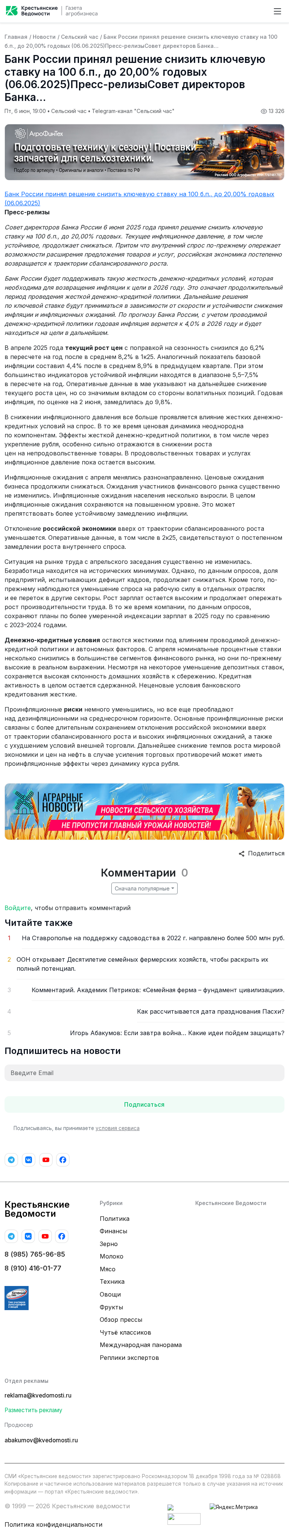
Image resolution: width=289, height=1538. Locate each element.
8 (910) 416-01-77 (33, 1268)
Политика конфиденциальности (53, 1524)
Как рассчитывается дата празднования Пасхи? (210, 1011)
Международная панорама (141, 1345)
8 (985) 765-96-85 (35, 1254)
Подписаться (144, 1104)
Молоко (111, 1256)
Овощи (110, 1294)
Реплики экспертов (129, 1357)
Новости (44, 37)
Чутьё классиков (125, 1332)
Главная (16, 37)
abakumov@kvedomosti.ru (41, 1440)
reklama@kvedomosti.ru (38, 1395)
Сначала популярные (142, 888)
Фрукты (111, 1307)
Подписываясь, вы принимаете (77, 1128)
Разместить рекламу (33, 1410)
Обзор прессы (121, 1319)
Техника (112, 1281)
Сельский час (79, 37)
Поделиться (264, 853)
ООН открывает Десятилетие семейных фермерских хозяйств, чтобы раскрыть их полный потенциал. (142, 964)
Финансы (113, 1231)
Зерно (109, 1244)
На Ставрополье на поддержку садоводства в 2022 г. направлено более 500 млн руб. (153, 938)
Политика (114, 1218)
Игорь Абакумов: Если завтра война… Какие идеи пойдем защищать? (177, 1033)
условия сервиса (118, 1128)
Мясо (108, 1269)
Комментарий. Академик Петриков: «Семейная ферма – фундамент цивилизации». (158, 990)
